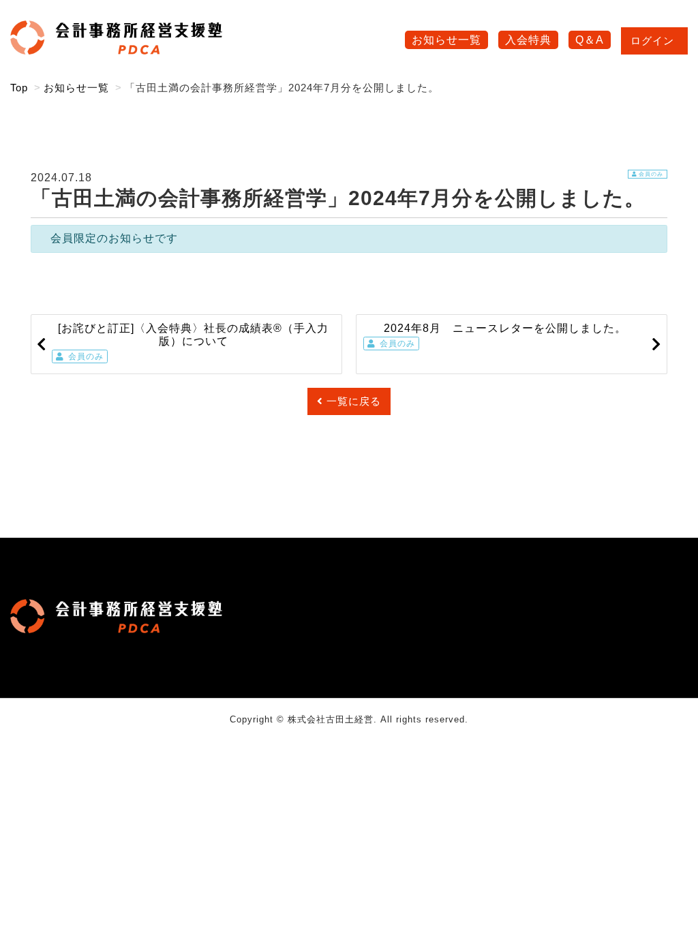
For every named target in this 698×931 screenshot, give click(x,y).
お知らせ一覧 (446, 40)
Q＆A (589, 40)
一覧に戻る (354, 401)
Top (19, 87)
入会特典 (528, 40)
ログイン (652, 40)
